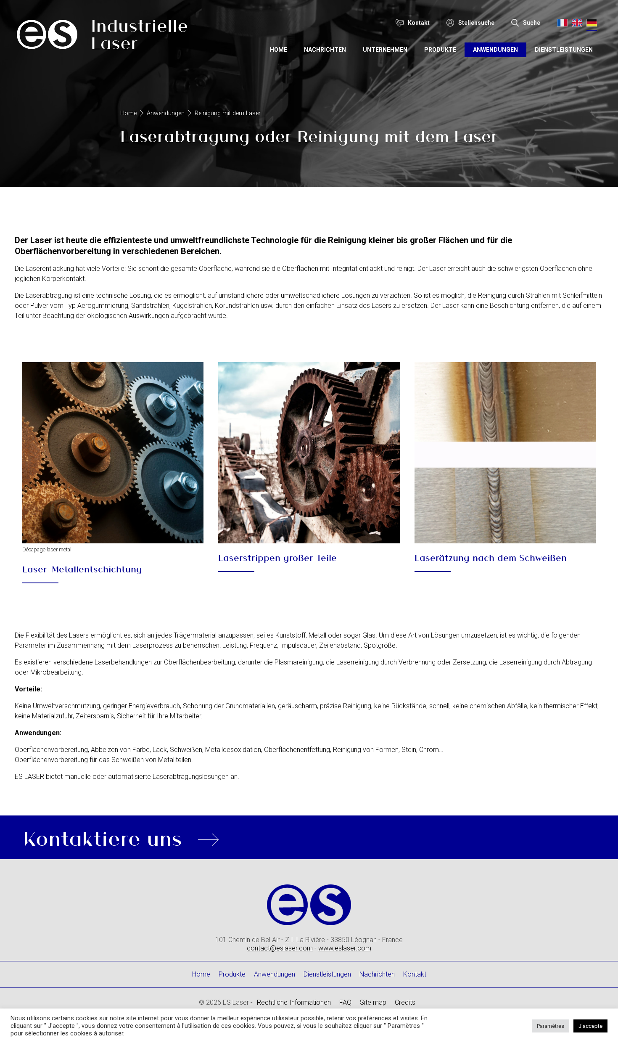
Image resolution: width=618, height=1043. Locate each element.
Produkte (440, 49)
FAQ (345, 1002)
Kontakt (414, 974)
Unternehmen (385, 49)
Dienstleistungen (564, 49)
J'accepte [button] (590, 1026)
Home (278, 49)
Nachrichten (325, 49)
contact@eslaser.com (280, 948)
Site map (373, 1002)
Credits (405, 1002)
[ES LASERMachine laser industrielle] (102, 36)
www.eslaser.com (344, 948)
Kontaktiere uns (102, 837)
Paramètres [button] (550, 1026)
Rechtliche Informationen (294, 1002)
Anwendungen (495, 49)
